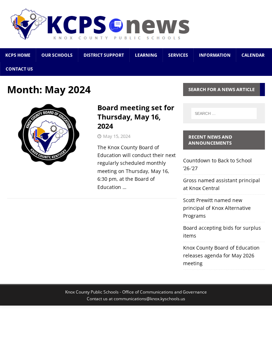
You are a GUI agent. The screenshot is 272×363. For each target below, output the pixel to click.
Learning (146, 55)
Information (215, 55)
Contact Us (19, 69)
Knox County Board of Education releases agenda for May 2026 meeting (221, 255)
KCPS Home (17, 55)
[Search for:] (224, 113)
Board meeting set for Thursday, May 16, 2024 (135, 117)
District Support (104, 55)
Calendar (253, 55)
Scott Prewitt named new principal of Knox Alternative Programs (217, 208)
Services (178, 55)
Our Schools (57, 55)
